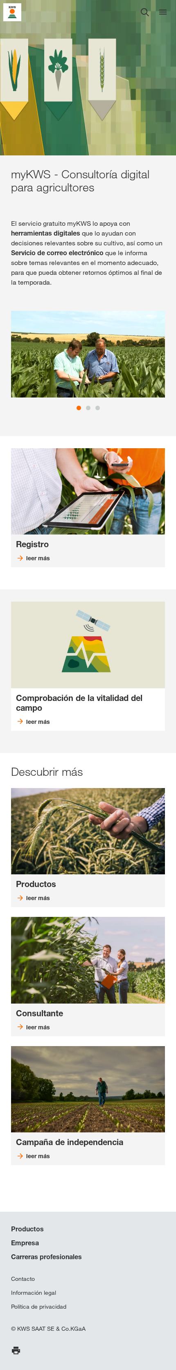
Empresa (25, 1243)
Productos (27, 1229)
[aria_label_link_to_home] (12, 11)
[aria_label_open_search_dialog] (145, 12)
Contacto (23, 1278)
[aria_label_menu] (163, 12)
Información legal (33, 1292)
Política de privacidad (38, 1306)
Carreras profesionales (46, 1257)
